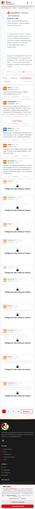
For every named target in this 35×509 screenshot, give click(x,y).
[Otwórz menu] (32, 3)
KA (8, 12)
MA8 (5, 162)
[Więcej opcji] (3, 70)
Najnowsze (14, 78)
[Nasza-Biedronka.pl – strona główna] (5, 426)
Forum (14, 8)
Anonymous (10, 161)
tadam (9, 87)
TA (5, 88)
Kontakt (5, 475)
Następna (26, 411)
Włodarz (9, 128)
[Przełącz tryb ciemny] (27, 3)
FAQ (4, 467)
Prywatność (6, 472)
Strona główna (7, 8)
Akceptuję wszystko (18, 506)
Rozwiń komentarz (17, 121)
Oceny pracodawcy (9, 457)
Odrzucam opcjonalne (18, 502)
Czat (4, 459)
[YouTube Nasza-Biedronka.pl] (3, 440)
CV (5, 146)
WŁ (5, 129)
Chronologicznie (26, 78)
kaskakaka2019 (15, 13)
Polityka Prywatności (14, 498)
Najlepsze (8, 81)
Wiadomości (7, 454)
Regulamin (6, 470)
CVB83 (9, 144)
